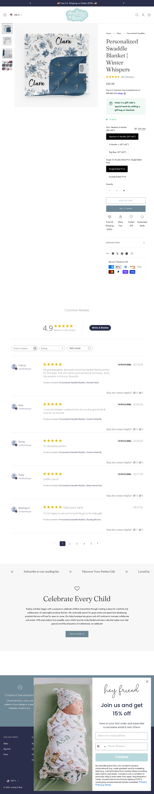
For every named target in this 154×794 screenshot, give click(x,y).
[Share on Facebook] (113, 253)
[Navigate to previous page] (55, 543)
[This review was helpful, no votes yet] (134, 392)
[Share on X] (117, 253)
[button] (5, 15)
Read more (76, 634)
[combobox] (52, 348)
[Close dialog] (147, 681)
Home (108, 33)
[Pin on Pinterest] (122, 253)
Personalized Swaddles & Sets (138, 33)
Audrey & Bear (16, 787)
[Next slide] (124, 3)
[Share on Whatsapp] (126, 253)
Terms (107, 785)
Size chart (142, 128)
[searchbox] (21, 348)
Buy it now (126, 208)
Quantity (109, 184)
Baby (6, 743)
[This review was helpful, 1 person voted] (134, 529)
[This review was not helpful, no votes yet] (140, 392)
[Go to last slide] (30, 3)
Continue (121, 757)
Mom (6, 754)
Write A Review (100, 327)
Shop (119, 33)
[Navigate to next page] (99, 543)
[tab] (7, 28)
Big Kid (7, 748)
